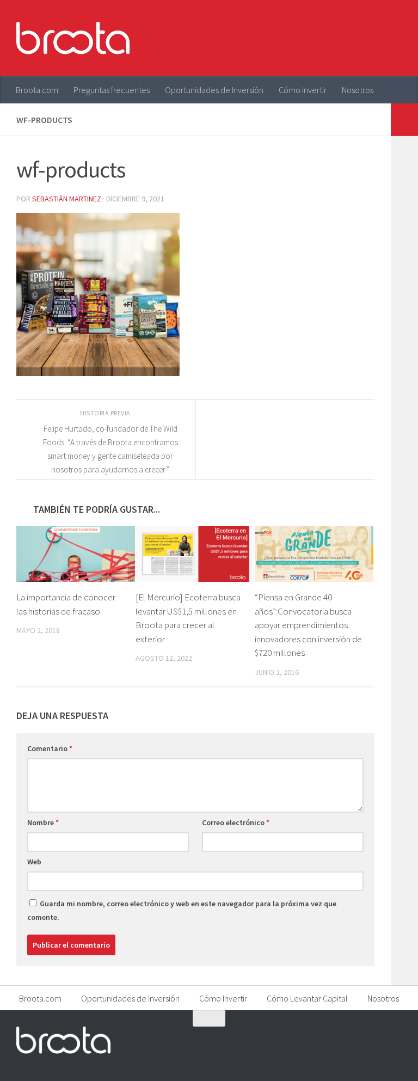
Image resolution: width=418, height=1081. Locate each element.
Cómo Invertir (303, 89)
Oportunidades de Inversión (214, 89)
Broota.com (37, 89)
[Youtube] (374, 1039)
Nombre (43, 822)
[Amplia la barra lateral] (404, 119)
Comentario (49, 748)
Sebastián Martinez (66, 199)
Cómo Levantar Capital (307, 998)
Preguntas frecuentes (111, 89)
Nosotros (357, 89)
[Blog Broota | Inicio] (73, 38)
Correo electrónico (235, 822)
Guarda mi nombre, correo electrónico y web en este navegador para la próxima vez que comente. (181, 910)
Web (34, 862)
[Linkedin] (394, 1039)
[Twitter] (354, 1039)
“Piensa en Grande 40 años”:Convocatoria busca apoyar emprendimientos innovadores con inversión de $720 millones (308, 625)
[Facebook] (335, 1039)
